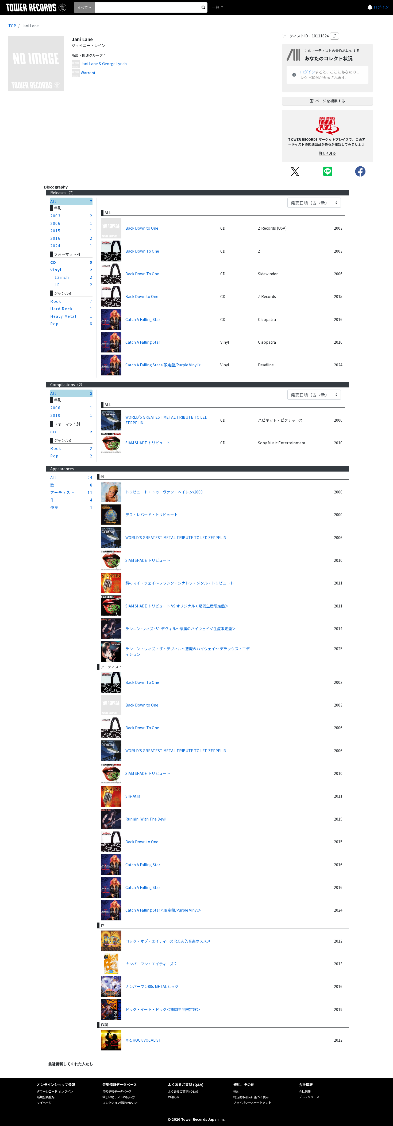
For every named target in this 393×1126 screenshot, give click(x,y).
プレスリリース (309, 1097)
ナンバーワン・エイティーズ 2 (150, 963)
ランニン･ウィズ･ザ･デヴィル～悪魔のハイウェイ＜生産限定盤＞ (180, 628)
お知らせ (174, 1097)
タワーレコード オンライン (55, 1091)
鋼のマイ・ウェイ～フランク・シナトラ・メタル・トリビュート (179, 583)
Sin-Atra (132, 796)
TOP (12, 25)
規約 (236, 1091)
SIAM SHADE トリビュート (147, 442)
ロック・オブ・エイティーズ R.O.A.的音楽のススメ (168, 941)
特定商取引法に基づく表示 (251, 1097)
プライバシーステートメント (252, 1102)
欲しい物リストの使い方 (118, 1097)
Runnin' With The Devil (145, 819)
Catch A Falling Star (142, 319)
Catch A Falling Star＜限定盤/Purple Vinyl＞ (163, 364)
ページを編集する (330, 100)
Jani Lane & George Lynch (104, 63)
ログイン (381, 7)
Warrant (88, 72)
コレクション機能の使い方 (120, 1102)
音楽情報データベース (117, 1091)
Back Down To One (142, 251)
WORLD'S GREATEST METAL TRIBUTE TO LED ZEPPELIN (166, 419)
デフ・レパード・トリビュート (151, 514)
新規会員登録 (46, 1097)
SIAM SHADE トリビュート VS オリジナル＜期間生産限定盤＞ (177, 606)
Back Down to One (141, 228)
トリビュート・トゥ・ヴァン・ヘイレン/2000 (164, 492)
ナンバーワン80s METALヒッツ (151, 986)
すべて (82, 7)
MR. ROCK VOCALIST (143, 1040)
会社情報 (305, 1091)
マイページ (44, 1102)
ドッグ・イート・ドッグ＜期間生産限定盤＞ (162, 1009)
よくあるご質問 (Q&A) (183, 1091)
